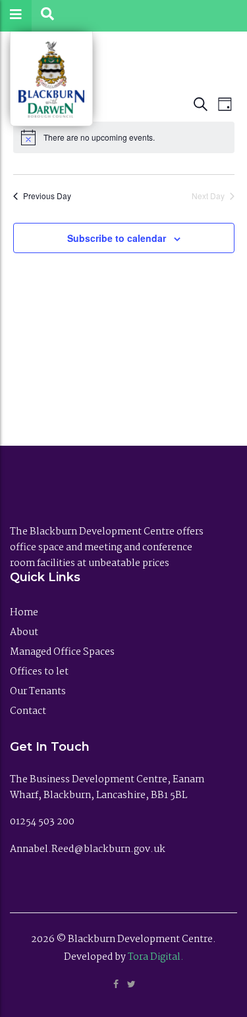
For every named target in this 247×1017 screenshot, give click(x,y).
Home (24, 613)
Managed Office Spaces (62, 652)
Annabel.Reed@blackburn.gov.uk (87, 849)
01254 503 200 (43, 822)
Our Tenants (38, 691)
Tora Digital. (156, 957)
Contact (28, 711)
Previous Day (47, 196)
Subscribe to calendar (116, 238)
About (24, 632)
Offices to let (39, 672)
